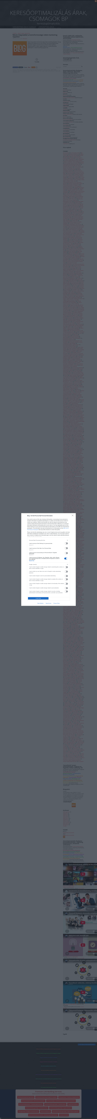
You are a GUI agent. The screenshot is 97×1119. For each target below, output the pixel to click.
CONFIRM (38, 598)
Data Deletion (40, 603)
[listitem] (48, 540)
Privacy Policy (56, 603)
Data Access (48, 603)
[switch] (66, 543)
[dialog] (48, 559)
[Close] (73, 515)
